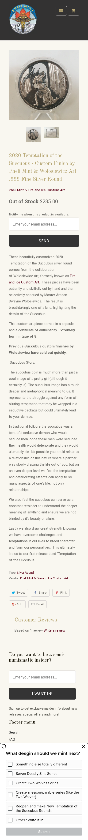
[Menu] (61, 10)
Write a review (54, 630)
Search (14, 732)
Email (40, 604)
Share (42, 592)
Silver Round (25, 572)
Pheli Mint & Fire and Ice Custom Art (37, 190)
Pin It (63, 592)
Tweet (21, 592)
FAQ (12, 739)
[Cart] (73, 10)
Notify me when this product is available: (39, 214)
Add (20, 604)
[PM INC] (23, 22)
